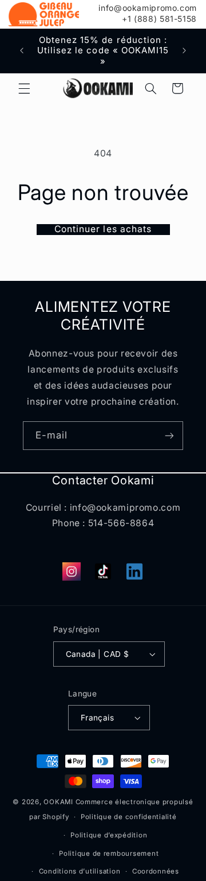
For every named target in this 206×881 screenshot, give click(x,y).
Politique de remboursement (109, 853)
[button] (24, 88)
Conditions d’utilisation (80, 871)
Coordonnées (155, 871)
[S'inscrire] (169, 435)
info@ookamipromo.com (147, 8)
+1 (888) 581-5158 (159, 19)
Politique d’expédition (108, 835)
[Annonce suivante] (184, 51)
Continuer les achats (103, 229)
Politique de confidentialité (129, 817)
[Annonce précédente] (21, 51)
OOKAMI (58, 802)
